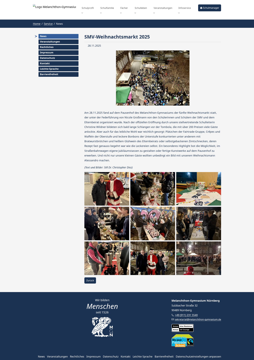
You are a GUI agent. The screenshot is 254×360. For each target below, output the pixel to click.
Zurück (90, 280)
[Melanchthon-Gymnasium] (54, 8)
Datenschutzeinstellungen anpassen (198, 356)
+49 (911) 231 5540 (186, 315)
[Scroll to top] (247, 353)
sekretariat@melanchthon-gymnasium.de (198, 319)
